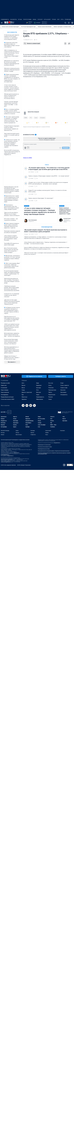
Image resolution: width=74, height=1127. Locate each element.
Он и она (50, 383)
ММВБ (25, 117)
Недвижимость (5, 19)
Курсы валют (47, 19)
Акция (36, 117)
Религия (50, 397)
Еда (23, 394)
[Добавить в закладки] (65, 43)
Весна (23, 387)
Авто (23, 383)
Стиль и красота (64, 385)
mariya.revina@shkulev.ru (6, 461)
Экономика (63, 392)
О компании (4, 387)
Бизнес (23, 385)
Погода (20, 19)
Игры (62, 19)
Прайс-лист (4, 385)
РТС (31, 117)
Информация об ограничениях (44, 444)
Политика (50, 387)
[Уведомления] (69, 23)
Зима (37, 383)
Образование (39, 399)
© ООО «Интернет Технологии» (24, 465)
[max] (30, 405)
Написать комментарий (33, 43)
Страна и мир (63, 387)
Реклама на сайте (5, 383)
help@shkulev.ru (10, 455)
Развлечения (51, 394)
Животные (24, 397)
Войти (28, 148)
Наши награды (4, 390)
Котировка (42, 117)
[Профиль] (72, 23)
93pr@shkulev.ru (57, 442)
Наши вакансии (5, 392)
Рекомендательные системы (44, 448)
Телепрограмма (27, 19)
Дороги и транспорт (27, 392)
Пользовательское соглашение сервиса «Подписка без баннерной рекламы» (54, 450)
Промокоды (68, 19)
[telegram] (23, 405)
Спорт (61, 383)
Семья (50, 399)
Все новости (12, 32)
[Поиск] (65, 23)
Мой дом (38, 392)
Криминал (38, 385)
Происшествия (52, 390)
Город (23, 390)
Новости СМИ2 (27, 157)
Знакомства (13, 19)
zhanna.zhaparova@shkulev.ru (7, 459)
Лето (37, 390)
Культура (38, 387)
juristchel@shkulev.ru (5, 454)
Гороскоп (40, 19)
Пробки (54, 19)
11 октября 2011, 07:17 (28, 39)
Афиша (34, 19)
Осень (50, 385)
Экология (62, 390)
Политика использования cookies (45, 446)
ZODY (58, 19)
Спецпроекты (63, 394)
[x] (34, 405)
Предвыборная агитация (7, 397)
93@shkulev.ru (16, 452)
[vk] (26, 405)
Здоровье (24, 399)
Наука (37, 394)
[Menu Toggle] (1, 23)
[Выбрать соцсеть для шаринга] (69, 43)
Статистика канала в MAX (7, 399)
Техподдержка (4, 394)
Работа (50, 392)
